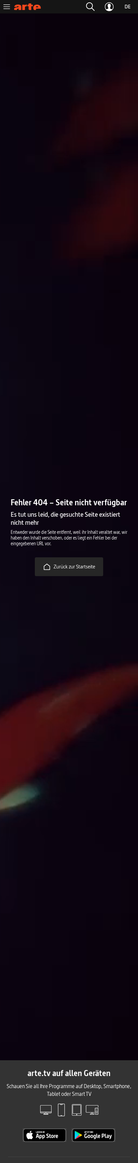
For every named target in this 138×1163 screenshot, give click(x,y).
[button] (90, 6)
